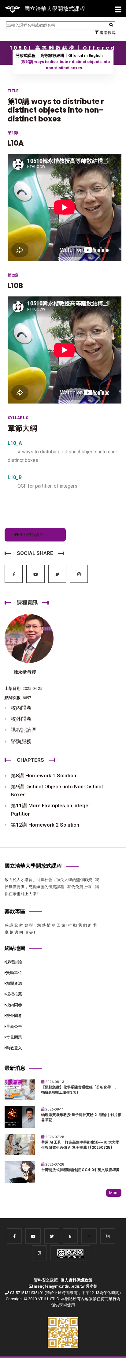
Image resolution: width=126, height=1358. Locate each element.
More (113, 1192)
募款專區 (15, 911)
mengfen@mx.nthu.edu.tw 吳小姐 (66, 1286)
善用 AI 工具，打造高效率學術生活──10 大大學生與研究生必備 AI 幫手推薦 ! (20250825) (80, 1145)
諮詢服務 (21, 741)
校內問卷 (21, 708)
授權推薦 (14, 994)
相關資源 (14, 983)
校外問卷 (21, 719)
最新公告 (14, 1026)
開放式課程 (25, 55)
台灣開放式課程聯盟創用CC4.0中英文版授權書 (80, 1169)
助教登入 (14, 1048)
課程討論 (14, 962)
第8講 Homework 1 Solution (43, 775)
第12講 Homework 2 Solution (45, 825)
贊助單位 (14, 972)
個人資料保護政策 (76, 1280)
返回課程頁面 (31, 534)
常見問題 (14, 1037)
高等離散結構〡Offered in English (71, 55)
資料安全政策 (46, 1280)
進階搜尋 (107, 32)
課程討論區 (24, 730)
